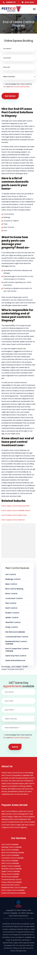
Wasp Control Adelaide (10, 874)
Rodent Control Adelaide (11, 866)
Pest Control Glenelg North (18, 814)
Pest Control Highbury (18, 827)
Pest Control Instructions (20, 87)
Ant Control (10, 574)
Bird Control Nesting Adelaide (12, 852)
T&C (4, 87)
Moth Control (11, 608)
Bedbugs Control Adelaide (11, 847)
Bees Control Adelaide (10, 850)
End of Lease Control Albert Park (14, 515)
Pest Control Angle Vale (15, 825)
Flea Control (10, 603)
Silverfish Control (12, 622)
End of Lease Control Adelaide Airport (15, 510)
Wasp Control (11, 627)
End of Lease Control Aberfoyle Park (15, 506)
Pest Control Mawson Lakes (12, 811)
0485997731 (11, 2)
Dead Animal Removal (15, 660)
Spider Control (11, 617)
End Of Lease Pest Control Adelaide (17, 649)
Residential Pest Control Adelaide (16, 642)
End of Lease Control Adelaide (13, 890)
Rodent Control (12, 612)
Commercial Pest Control (16, 636)
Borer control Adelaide (10, 855)
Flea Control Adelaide (9, 860)
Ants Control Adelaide (9, 844)
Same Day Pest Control (15, 655)
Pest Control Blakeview (18, 819)
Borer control (11, 593)
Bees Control (11, 584)
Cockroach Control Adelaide (12, 858)
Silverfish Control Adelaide (11, 869)
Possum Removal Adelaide (11, 882)
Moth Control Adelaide (10, 863)
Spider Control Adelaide (10, 871)
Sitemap (29, 913)
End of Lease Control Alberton (13, 520)
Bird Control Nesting (14, 588)
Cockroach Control (13, 598)
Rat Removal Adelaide (15, 632)
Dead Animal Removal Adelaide (13, 893)
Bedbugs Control (12, 579)
